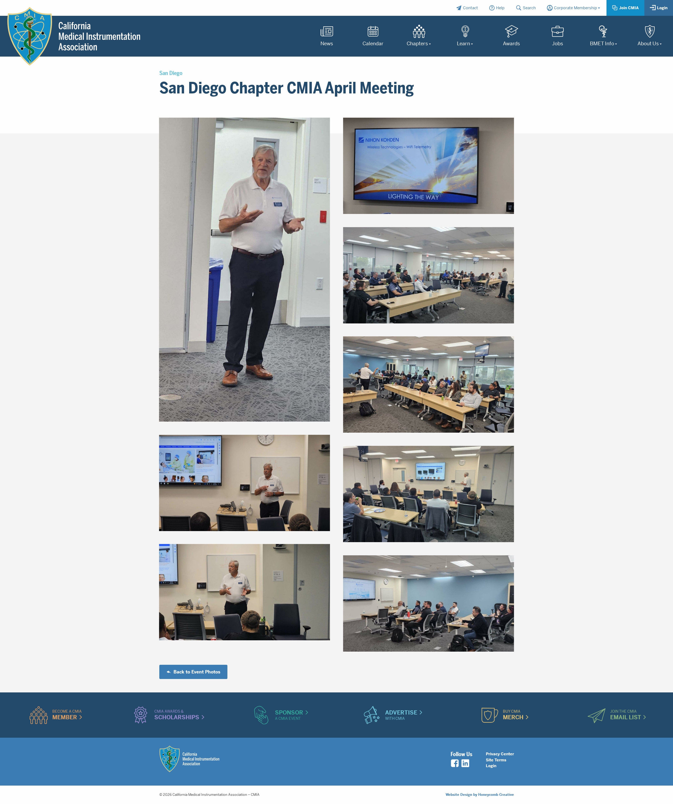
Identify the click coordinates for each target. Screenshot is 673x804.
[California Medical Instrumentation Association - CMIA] (74, 36)
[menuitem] (466, 8)
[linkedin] (465, 763)
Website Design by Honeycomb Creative (480, 794)
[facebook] (455, 763)
